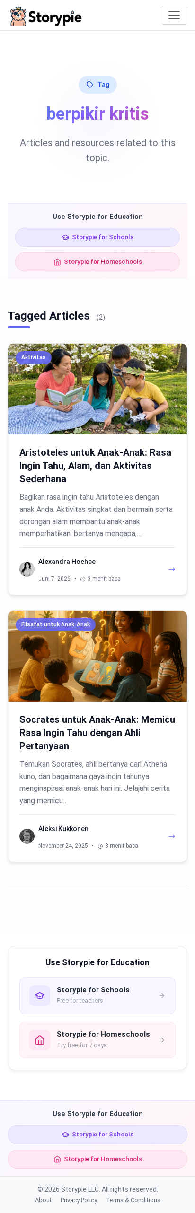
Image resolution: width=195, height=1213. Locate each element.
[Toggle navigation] (174, 15)
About (43, 1200)
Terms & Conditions (133, 1200)
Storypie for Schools (102, 237)
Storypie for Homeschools (103, 261)
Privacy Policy (79, 1200)
